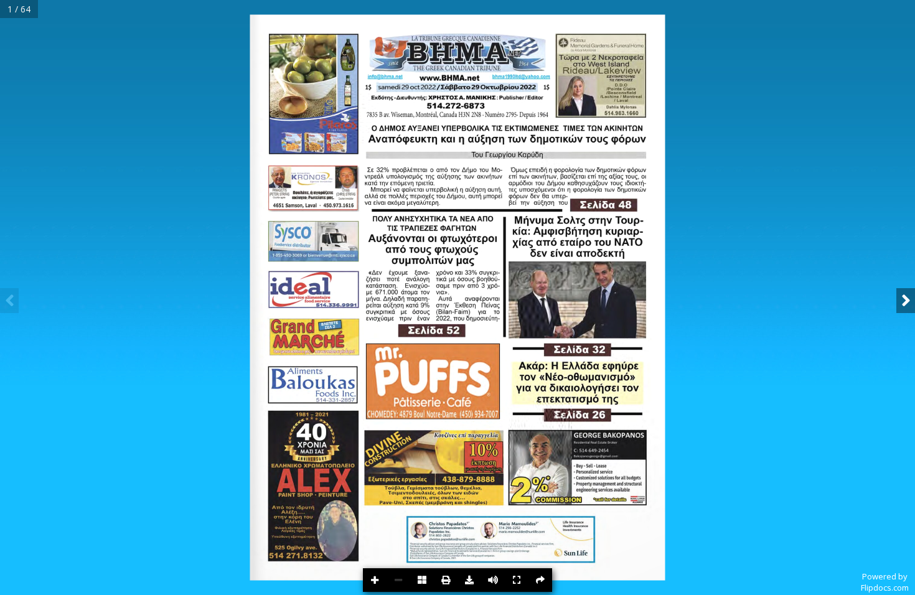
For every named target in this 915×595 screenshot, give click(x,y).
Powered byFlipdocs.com (885, 582)
